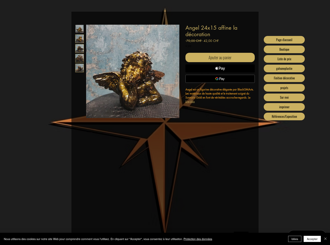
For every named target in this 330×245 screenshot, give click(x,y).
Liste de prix (284, 59)
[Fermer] (325, 239)
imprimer (284, 107)
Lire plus (190, 101)
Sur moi (284, 97)
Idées (294, 239)
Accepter (312, 239)
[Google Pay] (220, 79)
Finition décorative (284, 78)
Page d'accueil (284, 39)
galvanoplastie (284, 68)
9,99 (188, 46)
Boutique (284, 49)
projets (284, 87)
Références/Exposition (284, 116)
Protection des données (198, 239)
